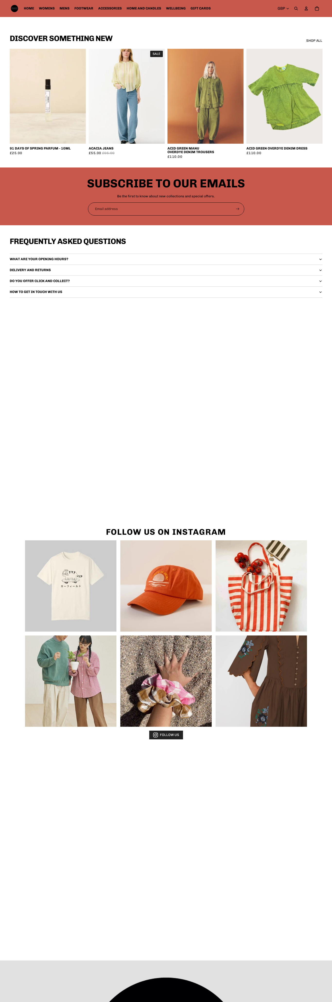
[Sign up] (237, 209)
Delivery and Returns (30, 270)
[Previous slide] (96, 96)
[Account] (306, 8)
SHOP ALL (314, 41)
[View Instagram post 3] (261, 586)
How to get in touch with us (36, 292)
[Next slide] (157, 96)
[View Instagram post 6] (261, 681)
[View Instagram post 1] (70, 586)
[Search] (296, 8)
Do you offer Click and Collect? (40, 281)
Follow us (169, 735)
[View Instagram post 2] (166, 586)
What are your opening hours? (39, 259)
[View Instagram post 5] (166, 681)
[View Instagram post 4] (70, 681)
